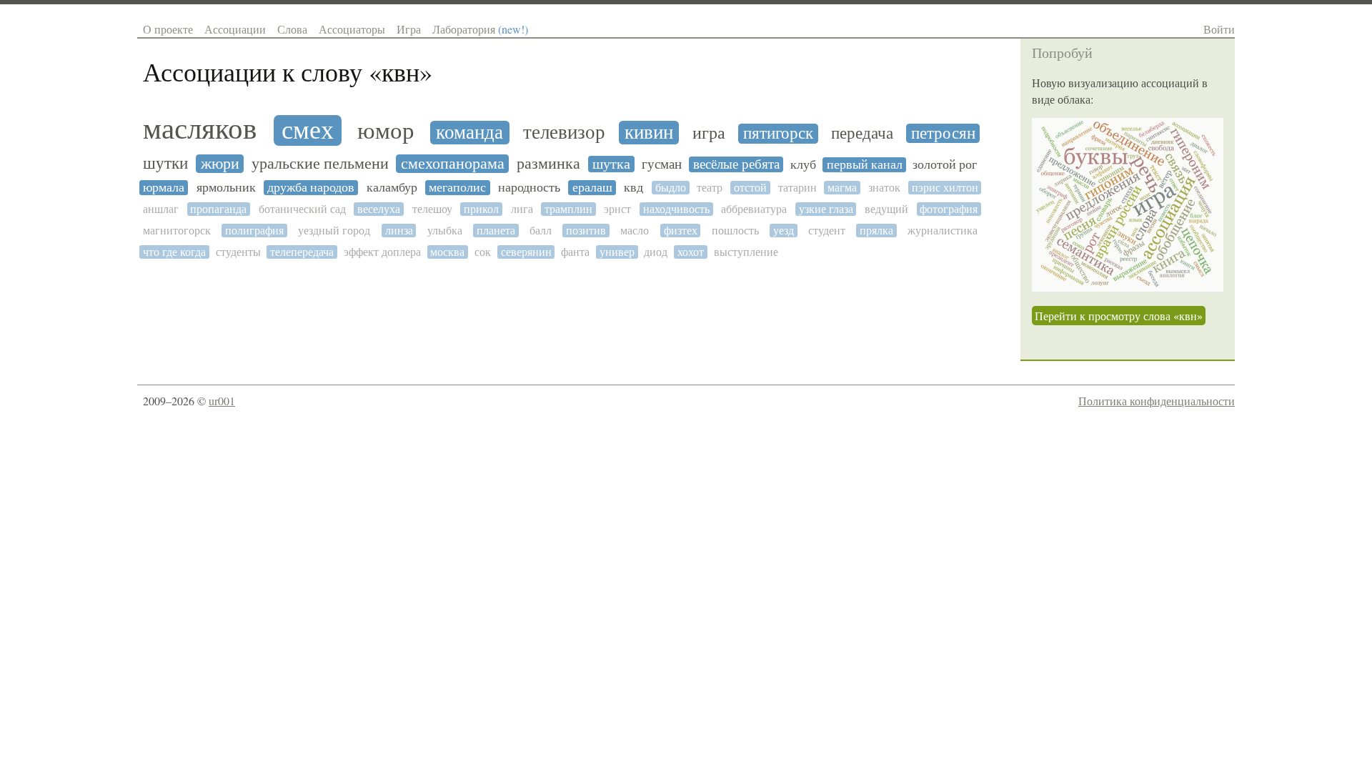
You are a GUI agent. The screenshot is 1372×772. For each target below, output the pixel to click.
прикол (481, 209)
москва (447, 252)
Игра (409, 28)
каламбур (392, 187)
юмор (385, 131)
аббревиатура (754, 209)
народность (529, 187)
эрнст (617, 209)
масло (634, 230)
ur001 (222, 400)
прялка (876, 230)
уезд (783, 230)
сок (482, 252)
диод (655, 252)
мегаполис (457, 187)
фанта (575, 252)
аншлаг (161, 209)
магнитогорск (177, 230)
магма (842, 187)
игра (708, 134)
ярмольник (226, 187)
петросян (943, 133)
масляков (200, 129)
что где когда (174, 252)
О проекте (168, 28)
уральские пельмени (320, 163)
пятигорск (778, 134)
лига (522, 209)
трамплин (568, 209)
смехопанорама (452, 163)
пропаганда (218, 209)
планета (496, 230)
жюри (220, 163)
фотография (949, 209)
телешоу (432, 209)
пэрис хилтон (945, 187)
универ (617, 252)
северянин (526, 252)
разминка (548, 163)
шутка (611, 164)
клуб (803, 164)
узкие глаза (826, 209)
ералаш (592, 187)
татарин (797, 187)
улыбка (444, 230)
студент (826, 230)
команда (469, 132)
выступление (746, 252)
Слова (292, 28)
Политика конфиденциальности (1156, 400)
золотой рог (945, 164)
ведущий (886, 209)
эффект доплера (382, 252)
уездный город (334, 230)
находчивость (676, 209)
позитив (586, 230)
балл (541, 230)
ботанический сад (302, 209)
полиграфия (254, 230)
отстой (750, 187)
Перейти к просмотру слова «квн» (1119, 315)
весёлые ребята (736, 164)
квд (633, 187)
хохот (690, 252)
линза (399, 230)
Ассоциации (235, 28)
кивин (649, 132)
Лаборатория (480, 28)
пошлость (735, 230)
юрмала (163, 187)
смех (308, 130)
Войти (1219, 28)
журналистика (943, 230)
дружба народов (310, 187)
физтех (680, 230)
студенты (238, 252)
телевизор (564, 132)
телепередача (302, 252)
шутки (165, 163)
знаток (884, 187)
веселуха (378, 209)
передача (862, 133)
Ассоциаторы (352, 28)
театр (709, 187)
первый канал (865, 164)
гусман (662, 164)
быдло (670, 187)
